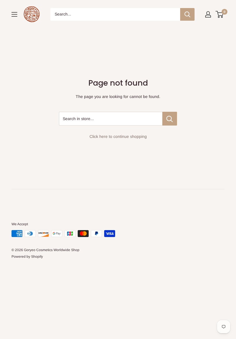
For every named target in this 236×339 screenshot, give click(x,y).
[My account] (208, 14)
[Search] (187, 14)
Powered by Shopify (27, 257)
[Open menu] (14, 14)
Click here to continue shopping (118, 136)
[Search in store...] (169, 119)
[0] (219, 14)
